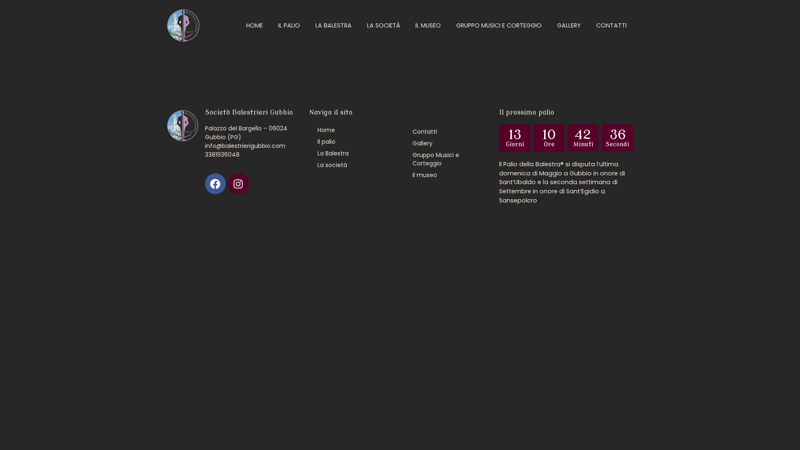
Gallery (569, 25)
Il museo (428, 25)
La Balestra (333, 25)
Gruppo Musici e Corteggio (499, 25)
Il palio (289, 25)
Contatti (611, 25)
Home (254, 25)
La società (383, 25)
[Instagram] (238, 183)
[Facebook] (215, 183)
